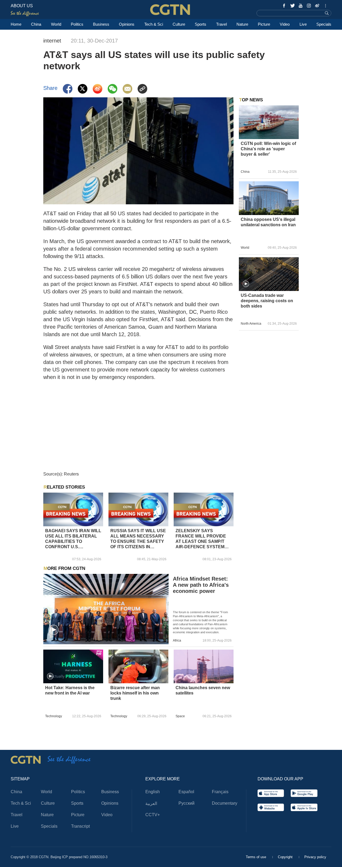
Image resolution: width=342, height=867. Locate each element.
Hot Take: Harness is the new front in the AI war (70, 690)
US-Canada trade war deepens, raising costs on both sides (267, 300)
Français (220, 791)
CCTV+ (152, 814)
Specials (323, 24)
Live (303, 24)
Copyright (286, 857)
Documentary (224, 803)
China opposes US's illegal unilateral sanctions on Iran (268, 222)
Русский (186, 803)
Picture (264, 24)
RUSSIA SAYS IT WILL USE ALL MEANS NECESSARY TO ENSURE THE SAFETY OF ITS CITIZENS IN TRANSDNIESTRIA (138, 539)
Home (16, 24)
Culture (179, 24)
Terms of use (256, 857)
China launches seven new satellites (203, 690)
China (36, 24)
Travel (221, 24)
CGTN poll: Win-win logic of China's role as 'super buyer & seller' (268, 148)
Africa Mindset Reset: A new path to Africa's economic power (201, 585)
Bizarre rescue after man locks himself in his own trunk (135, 693)
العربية (151, 803)
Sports (200, 24)
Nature (242, 24)
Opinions (126, 24)
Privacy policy (315, 857)
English (152, 791)
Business (101, 24)
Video (285, 24)
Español (186, 791)
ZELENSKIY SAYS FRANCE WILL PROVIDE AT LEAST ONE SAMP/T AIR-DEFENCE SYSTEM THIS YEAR (201, 539)
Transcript (80, 826)
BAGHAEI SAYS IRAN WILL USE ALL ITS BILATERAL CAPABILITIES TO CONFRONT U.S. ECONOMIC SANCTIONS (73, 539)
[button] (54, 630)
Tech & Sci (153, 24)
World (56, 24)
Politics (77, 24)
